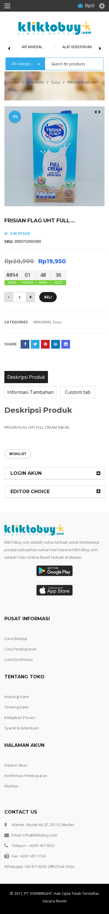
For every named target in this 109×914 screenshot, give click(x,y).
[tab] (26, 377)
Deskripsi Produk (26, 377)
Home (14, 82)
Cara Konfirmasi (18, 659)
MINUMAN (35, 82)
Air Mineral (32, 47)
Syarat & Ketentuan (21, 728)
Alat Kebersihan (77, 47)
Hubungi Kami (16, 696)
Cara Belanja (15, 638)
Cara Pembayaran (20, 649)
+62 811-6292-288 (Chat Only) (49, 866)
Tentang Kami (16, 707)
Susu (55, 82)
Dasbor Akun (15, 765)
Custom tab (77, 392)
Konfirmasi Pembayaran (25, 775)
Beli (48, 297)
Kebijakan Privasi (19, 717)
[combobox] (25, 64)
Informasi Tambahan (30, 392)
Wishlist (11, 786)
